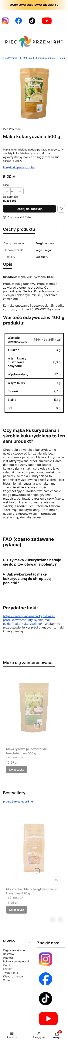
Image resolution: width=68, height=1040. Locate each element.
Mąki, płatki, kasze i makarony (39, 58)
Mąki (62, 58)
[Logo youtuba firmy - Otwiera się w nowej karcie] (46, 21)
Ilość (6, 184)
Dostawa (8, 953)
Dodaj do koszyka (29, 209)
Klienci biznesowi (13, 976)
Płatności (8, 957)
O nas (6, 980)
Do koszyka (16, 769)
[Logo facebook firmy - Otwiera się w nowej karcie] (45, 978)
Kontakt (7, 968)
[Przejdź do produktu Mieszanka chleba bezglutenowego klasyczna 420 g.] (34, 848)
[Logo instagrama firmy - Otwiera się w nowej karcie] (5, 21)
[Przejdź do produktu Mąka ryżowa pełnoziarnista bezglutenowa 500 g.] (34, 707)
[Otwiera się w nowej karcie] (48, 1018)
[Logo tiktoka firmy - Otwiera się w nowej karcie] (32, 21)
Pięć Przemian (10, 58)
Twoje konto (10, 972)
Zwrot (6, 965)
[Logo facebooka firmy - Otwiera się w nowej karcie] (18, 21)
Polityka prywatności (16, 961)
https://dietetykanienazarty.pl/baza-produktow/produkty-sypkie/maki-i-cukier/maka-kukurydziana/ (29, 620)
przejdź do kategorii (16, 801)
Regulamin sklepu (14, 950)
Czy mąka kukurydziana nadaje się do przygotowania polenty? (32, 562)
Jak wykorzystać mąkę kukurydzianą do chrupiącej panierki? (27, 578)
